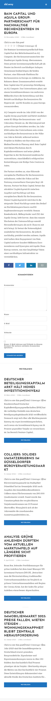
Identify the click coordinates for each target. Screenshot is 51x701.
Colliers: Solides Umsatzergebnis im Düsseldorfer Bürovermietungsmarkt (24, 462)
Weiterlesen (25, 440)
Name (6, 314)
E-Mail (6, 323)
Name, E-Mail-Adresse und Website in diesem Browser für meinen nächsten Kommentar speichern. (23, 345)
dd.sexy (8, 4)
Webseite (8, 332)
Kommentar (9, 285)
